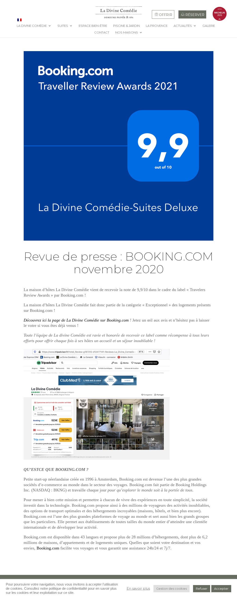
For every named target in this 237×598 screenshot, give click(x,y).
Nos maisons (126, 32)
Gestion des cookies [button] (171, 588)
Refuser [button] (201, 588)
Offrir (165, 15)
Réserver (194, 15)
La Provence (157, 26)
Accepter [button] (221, 588)
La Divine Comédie (32, 26)
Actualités (183, 26)
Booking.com (47, 548)
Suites (62, 26)
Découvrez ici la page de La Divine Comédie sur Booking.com (76, 320)
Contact (101, 32)
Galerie (209, 26)
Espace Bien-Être (93, 26)
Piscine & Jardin (126, 26)
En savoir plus (138, 588)
